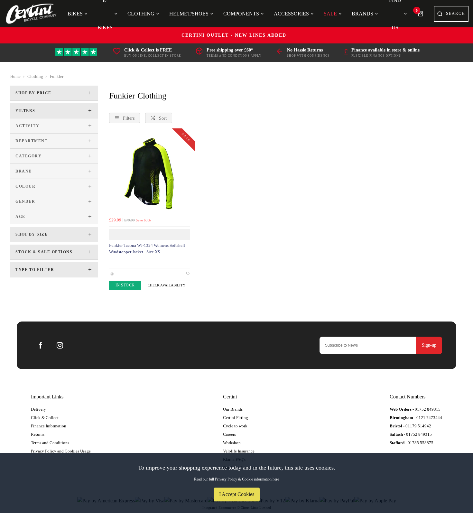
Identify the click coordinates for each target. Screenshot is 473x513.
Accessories (291, 13)
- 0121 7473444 (416, 417)
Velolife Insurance (239, 451)
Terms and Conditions (50, 442)
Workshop (232, 442)
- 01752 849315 (415, 409)
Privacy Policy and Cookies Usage (61, 451)
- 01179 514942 (410, 426)
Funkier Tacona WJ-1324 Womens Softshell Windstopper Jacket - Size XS (147, 249)
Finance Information (48, 426)
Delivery (38, 409)
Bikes (75, 13)
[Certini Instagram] (60, 345)
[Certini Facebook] (40, 345)
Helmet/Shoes (189, 13)
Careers (229, 434)
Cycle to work (235, 426)
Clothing (140, 13)
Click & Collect (45, 417)
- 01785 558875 (411, 442)
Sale (330, 13)
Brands (362, 13)
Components (241, 13)
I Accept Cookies (236, 494)
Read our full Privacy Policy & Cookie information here (236, 479)
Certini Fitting (235, 417)
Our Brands (233, 409)
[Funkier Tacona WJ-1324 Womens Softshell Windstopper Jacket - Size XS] (149, 174)
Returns (37, 434)
